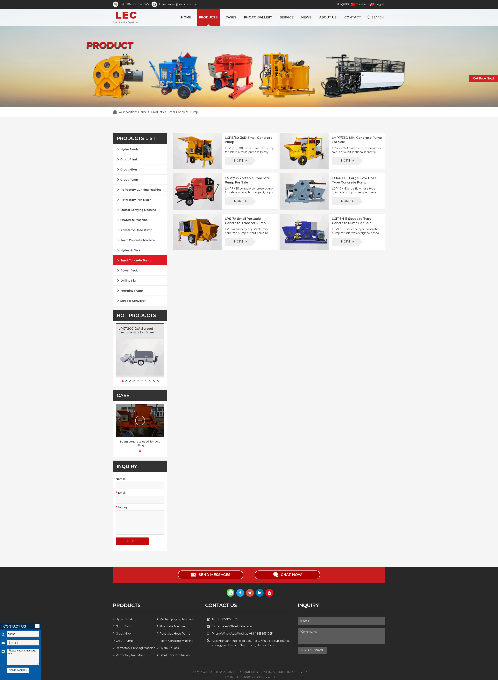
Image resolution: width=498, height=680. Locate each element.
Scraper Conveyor (133, 301)
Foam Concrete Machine (137, 240)
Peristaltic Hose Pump (136, 230)
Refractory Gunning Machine (140, 189)
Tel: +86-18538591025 (134, 4)
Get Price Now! (483, 78)
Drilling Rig (128, 280)
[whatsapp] (230, 593)
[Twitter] (250, 593)
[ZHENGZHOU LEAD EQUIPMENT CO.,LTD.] (127, 17)
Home (142, 112)
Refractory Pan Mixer (135, 200)
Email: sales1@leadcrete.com (178, 4)
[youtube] (269, 593)
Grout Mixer (128, 169)
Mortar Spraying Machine (138, 210)
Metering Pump (131, 290)
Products (157, 112)
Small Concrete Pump (183, 112)
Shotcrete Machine (134, 220)
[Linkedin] (260, 593)
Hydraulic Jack (130, 250)
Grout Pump (129, 179)
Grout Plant (128, 159)
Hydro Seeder (130, 149)
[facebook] (240, 593)
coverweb (266, 677)
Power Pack (129, 270)
